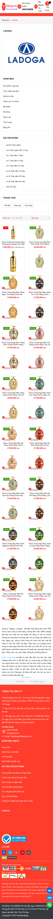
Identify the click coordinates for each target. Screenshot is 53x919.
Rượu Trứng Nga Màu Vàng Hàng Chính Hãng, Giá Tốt (13, 394)
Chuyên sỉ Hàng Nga (32, 887)
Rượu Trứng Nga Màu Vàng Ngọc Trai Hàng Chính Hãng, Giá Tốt (13, 293)
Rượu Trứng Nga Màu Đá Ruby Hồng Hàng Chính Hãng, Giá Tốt (13, 444)
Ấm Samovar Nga (35, 890)
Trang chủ (5, 20)
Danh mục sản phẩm (10, 752)
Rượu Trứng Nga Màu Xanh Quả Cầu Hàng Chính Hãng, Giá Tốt (13, 494)
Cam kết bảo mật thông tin (12, 787)
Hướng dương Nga (20, 893)
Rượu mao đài (15, 896)
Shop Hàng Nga (17, 887)
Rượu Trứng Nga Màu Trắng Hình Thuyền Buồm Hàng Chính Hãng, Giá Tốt (13, 344)
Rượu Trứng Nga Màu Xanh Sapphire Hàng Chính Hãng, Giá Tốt (13, 545)
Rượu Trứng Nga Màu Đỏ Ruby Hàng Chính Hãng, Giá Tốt (13, 595)
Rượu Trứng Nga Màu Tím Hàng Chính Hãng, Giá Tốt (39, 344)
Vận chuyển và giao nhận (12, 782)
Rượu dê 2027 (26, 896)
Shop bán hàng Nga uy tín (28, 884)
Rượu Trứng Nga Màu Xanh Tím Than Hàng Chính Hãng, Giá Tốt (40, 293)
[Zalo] (49, 897)
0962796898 (27, 9)
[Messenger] (49, 890)
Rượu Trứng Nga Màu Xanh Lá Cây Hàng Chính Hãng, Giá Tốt (40, 545)
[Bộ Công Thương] (14, 839)
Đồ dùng (6, 112)
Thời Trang (7, 122)
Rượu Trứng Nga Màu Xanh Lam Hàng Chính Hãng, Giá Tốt (40, 394)
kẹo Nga (31, 893)
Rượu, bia (7, 117)
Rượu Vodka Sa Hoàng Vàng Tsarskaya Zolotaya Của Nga (13, 243)
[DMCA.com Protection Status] (26, 857)
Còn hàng (28, 205)
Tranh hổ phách (22, 890)
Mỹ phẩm (6, 107)
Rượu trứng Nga (8, 657)
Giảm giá (17, 205)
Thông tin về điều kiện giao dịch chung (17, 801)
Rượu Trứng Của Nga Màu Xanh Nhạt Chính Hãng (39, 243)
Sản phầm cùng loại (11, 86)
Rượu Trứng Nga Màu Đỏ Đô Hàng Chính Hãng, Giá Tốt (40, 494)
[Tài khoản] (36, 7)
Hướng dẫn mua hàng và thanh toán (16, 773)
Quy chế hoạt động (9, 796)
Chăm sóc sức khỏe (11, 101)
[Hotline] (49, 905)
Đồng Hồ (6, 127)
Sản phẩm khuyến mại (11, 761)
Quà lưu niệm (8, 96)
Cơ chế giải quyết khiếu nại (13, 791)
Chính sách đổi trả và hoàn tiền (14, 778)
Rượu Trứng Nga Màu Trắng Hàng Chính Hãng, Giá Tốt (40, 595)
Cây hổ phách (10, 890)
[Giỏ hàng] (47, 3)
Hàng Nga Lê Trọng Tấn (10, 884)
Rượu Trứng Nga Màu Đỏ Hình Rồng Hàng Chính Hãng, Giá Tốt (40, 444)
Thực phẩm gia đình (11, 91)
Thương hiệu (7, 757)
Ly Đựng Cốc (39, 893)
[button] (13, 682)
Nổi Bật (7, 205)
